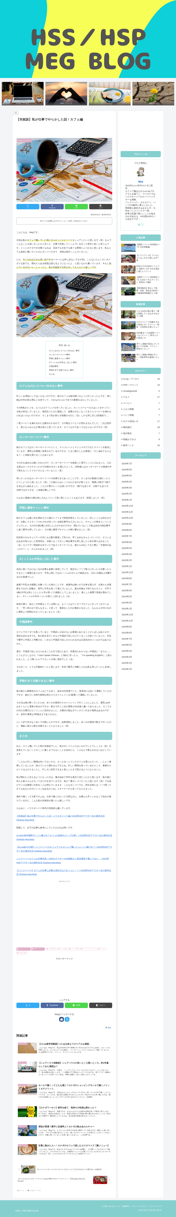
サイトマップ (156, 1206)
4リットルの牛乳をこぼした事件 (63, 362)
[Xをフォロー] (67, 1019)
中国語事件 (54, 366)
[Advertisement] (64, 128)
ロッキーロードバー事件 (59, 354)
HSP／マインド (39, 949)
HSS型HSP (52, 949)
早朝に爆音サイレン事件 (59, 358)
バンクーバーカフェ (89, 949)
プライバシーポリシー (140, 1206)
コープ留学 (75, 949)
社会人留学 (22, 953)
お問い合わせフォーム (111, 1206)
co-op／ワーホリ (24, 949)
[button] (100, 206)
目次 (61, 345)
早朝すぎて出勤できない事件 (61, 370)
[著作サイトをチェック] (61, 1019)
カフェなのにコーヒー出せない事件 (64, 351)
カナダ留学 (64, 949)
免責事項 (125, 1206)
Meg (140, 181)
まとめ (52, 374)
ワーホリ (103, 949)
